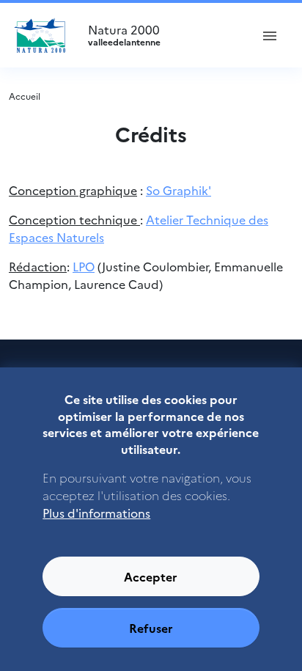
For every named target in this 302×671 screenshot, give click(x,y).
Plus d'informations (96, 513)
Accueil (24, 95)
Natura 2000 (124, 35)
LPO (84, 266)
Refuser (151, 628)
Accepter (150, 576)
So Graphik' (178, 190)
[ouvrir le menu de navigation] (269, 35)
